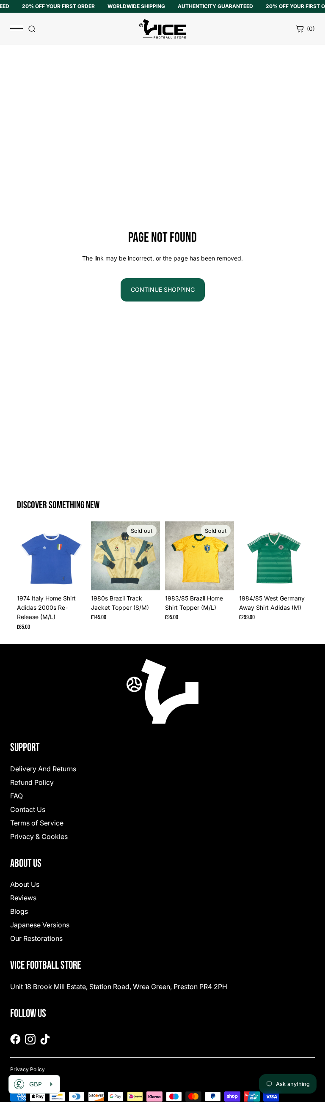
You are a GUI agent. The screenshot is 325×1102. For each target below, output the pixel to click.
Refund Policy (32, 782)
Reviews (23, 898)
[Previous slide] (26, 555)
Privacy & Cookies (39, 836)
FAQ (16, 796)
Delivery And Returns (43, 769)
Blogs (19, 911)
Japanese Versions (39, 925)
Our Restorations (36, 938)
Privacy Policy (27, 1069)
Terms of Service (36, 823)
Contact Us (27, 809)
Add (302, 577)
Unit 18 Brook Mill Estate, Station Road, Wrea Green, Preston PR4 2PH (118, 986)
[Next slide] (76, 555)
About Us (24, 884)
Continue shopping (163, 289)
